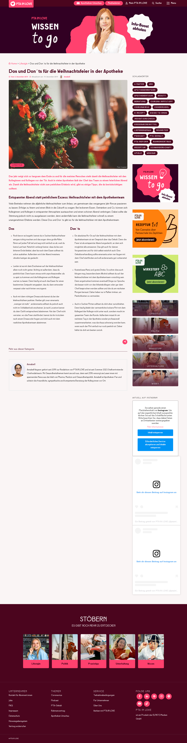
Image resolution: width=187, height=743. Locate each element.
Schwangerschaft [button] (161, 147)
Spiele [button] (138, 153)
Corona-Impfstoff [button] (162, 101)
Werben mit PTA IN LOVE (104, 711)
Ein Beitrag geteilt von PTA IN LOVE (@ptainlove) (157, 521)
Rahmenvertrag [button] (162, 142)
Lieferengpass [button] (142, 130)
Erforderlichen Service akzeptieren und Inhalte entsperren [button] (155, 445)
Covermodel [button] (161, 107)
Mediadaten (114, 3)
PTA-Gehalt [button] (156, 136)
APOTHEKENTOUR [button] (143, 96)
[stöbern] (36, 651)
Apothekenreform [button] (145, 90)
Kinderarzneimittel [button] (145, 124)
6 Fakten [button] (139, 84)
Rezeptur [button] (140, 147)
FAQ (11, 706)
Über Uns (98, 706)
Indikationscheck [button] (144, 119)
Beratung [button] (140, 101)
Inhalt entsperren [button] (155, 433)
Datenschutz (14, 716)
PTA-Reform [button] (141, 142)
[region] (93, 30)
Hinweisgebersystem (18, 721)
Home (14, 64)
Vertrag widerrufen (17, 726)
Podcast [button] (139, 136)
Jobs (10, 701)
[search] (157, 3)
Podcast (54, 701)
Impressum (13, 711)
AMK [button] (151, 84)
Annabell (67, 77)
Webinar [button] (151, 153)
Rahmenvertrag (58, 711)
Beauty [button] (162, 96)
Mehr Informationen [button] (155, 427)
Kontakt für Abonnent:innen (20, 695)
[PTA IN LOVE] (21, 4)
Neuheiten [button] (162, 130)
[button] (93, 30)
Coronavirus (56, 695)
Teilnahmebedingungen (104, 695)
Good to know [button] (158, 113)
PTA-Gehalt (56, 706)
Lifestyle (23, 64)
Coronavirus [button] (141, 107)
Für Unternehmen (101, 701)
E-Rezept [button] (139, 113)
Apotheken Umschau (91, 3)
